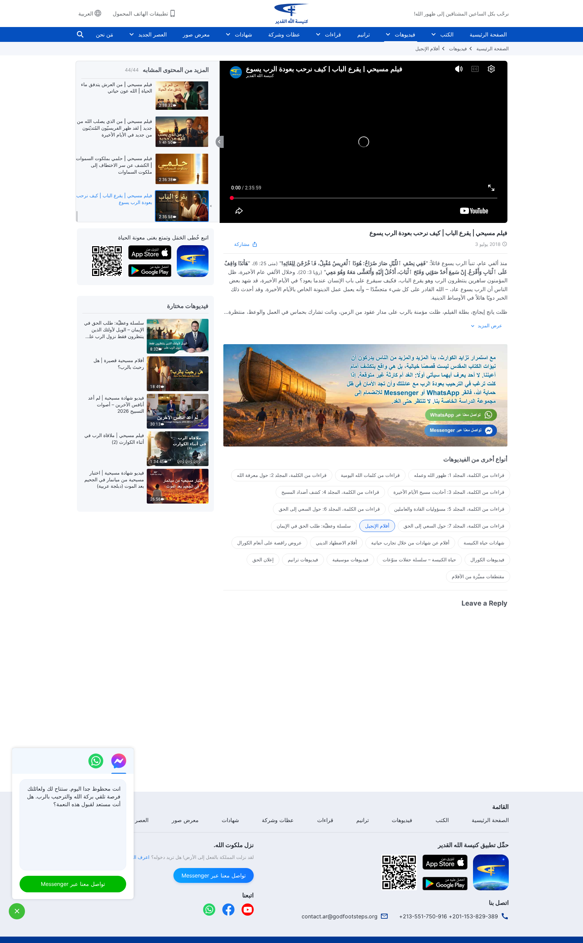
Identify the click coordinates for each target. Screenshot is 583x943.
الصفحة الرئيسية (488, 34)
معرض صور (196, 34)
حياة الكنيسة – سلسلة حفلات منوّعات (419, 559)
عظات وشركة (284, 34)
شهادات (243, 34)
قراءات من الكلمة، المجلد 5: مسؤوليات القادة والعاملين (449, 509)
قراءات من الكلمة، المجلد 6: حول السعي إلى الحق (329, 509)
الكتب (446, 34)
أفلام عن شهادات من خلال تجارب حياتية (410, 542)
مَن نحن (104, 34)
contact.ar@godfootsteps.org (340, 916)
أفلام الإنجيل (427, 48)
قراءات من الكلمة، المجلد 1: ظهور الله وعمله (459, 475)
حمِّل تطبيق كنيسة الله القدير (473, 844)
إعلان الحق (263, 559)
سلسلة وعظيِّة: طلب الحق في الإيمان (314, 526)
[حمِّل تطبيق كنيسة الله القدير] (491, 871)
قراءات (333, 34)
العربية (85, 13)
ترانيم (363, 34)
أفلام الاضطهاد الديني (336, 542)
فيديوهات (405, 34)
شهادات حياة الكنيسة (484, 542)
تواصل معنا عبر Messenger (214, 875)
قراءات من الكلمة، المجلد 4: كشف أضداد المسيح (330, 492)
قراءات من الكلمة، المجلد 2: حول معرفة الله (282, 475)
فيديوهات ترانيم (303, 559)
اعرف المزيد (136, 857)
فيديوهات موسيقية (350, 559)
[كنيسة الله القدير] (291, 13)
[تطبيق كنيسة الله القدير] (193, 260)
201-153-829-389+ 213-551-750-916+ (448, 916)
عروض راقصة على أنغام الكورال (269, 542)
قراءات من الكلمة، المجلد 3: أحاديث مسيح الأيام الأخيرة (448, 492)
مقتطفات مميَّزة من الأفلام (478, 576)
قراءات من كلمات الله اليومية (370, 475)
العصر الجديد (152, 34)
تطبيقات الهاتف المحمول (140, 13)
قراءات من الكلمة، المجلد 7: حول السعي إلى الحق (454, 526)
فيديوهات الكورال (487, 559)
